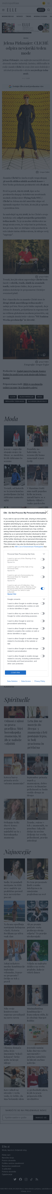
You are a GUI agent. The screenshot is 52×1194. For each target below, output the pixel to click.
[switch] (43, 559)
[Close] (47, 513)
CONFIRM (15, 673)
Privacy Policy (39, 681)
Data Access (26, 681)
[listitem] (26, 554)
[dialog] (26, 597)
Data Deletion (12, 681)
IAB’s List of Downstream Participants (29, 547)
